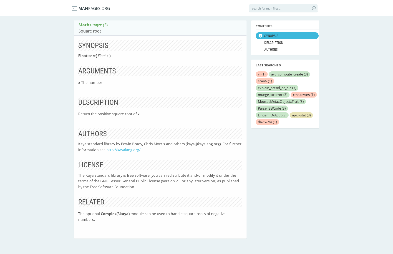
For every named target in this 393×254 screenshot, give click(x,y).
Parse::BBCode (272, 108)
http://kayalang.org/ (123, 149)
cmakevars (304, 94)
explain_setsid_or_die (277, 88)
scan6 (265, 81)
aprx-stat (301, 115)
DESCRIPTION (273, 43)
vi (261, 74)
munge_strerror (272, 94)
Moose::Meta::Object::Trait (281, 101)
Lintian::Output (272, 115)
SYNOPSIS (271, 36)
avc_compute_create (289, 74)
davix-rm (267, 122)
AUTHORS (271, 50)
